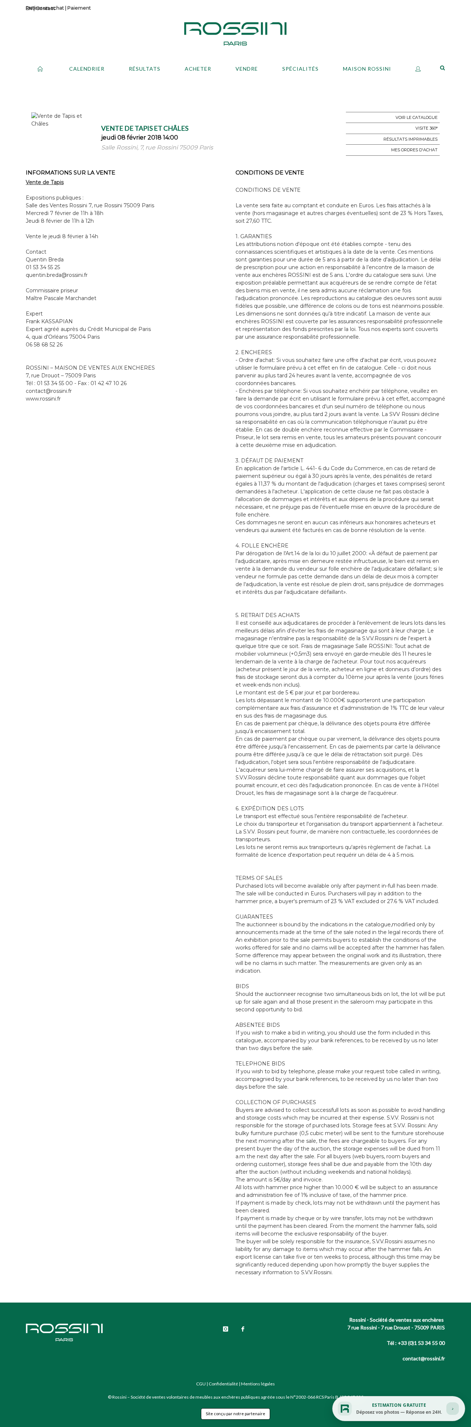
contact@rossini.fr (424, 1358)
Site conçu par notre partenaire (235, 1413)
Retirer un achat (45, 8)
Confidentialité (223, 1384)
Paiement (79, 8)
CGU (201, 1384)
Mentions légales (258, 1384)
